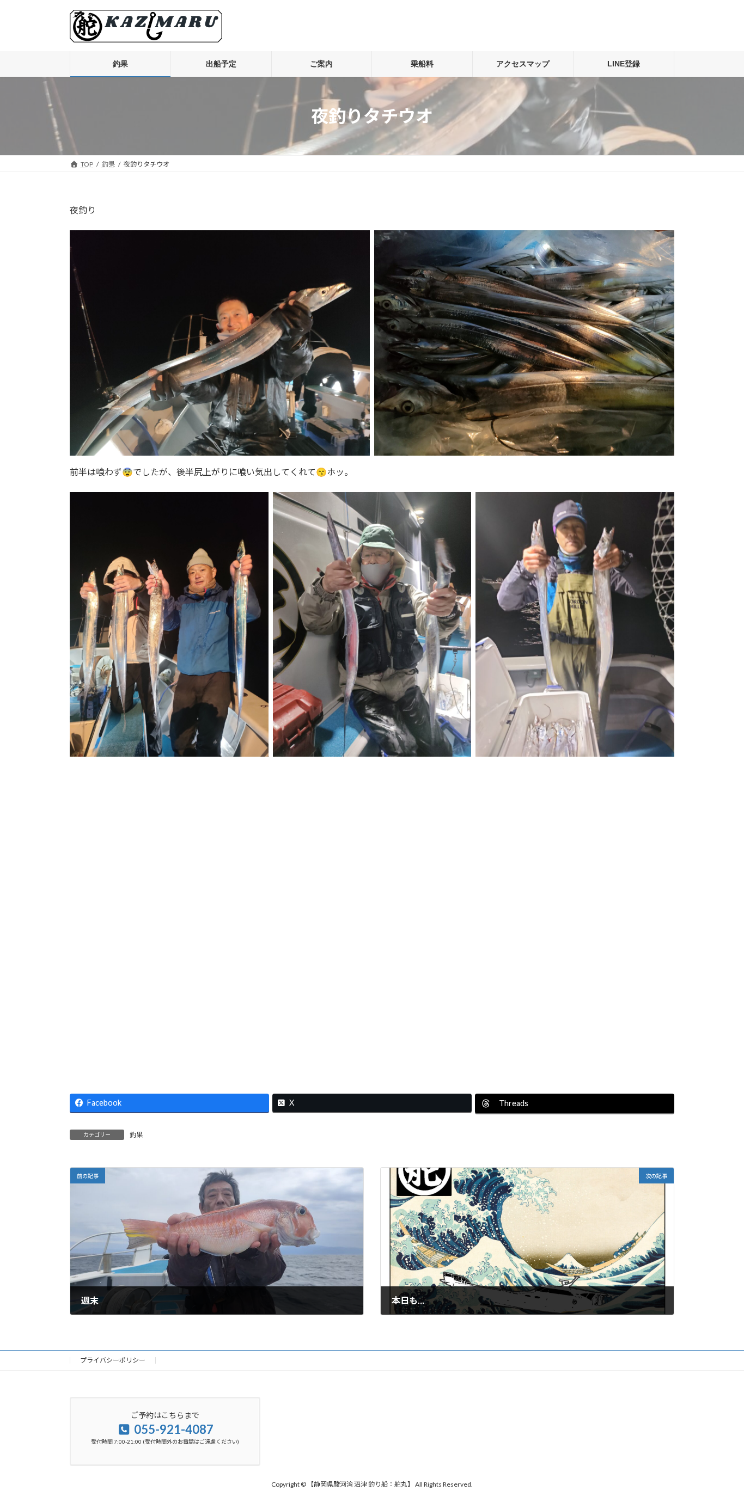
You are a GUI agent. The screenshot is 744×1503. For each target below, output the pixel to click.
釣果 (136, 1135)
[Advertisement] (372, 916)
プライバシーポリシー (112, 1360)
